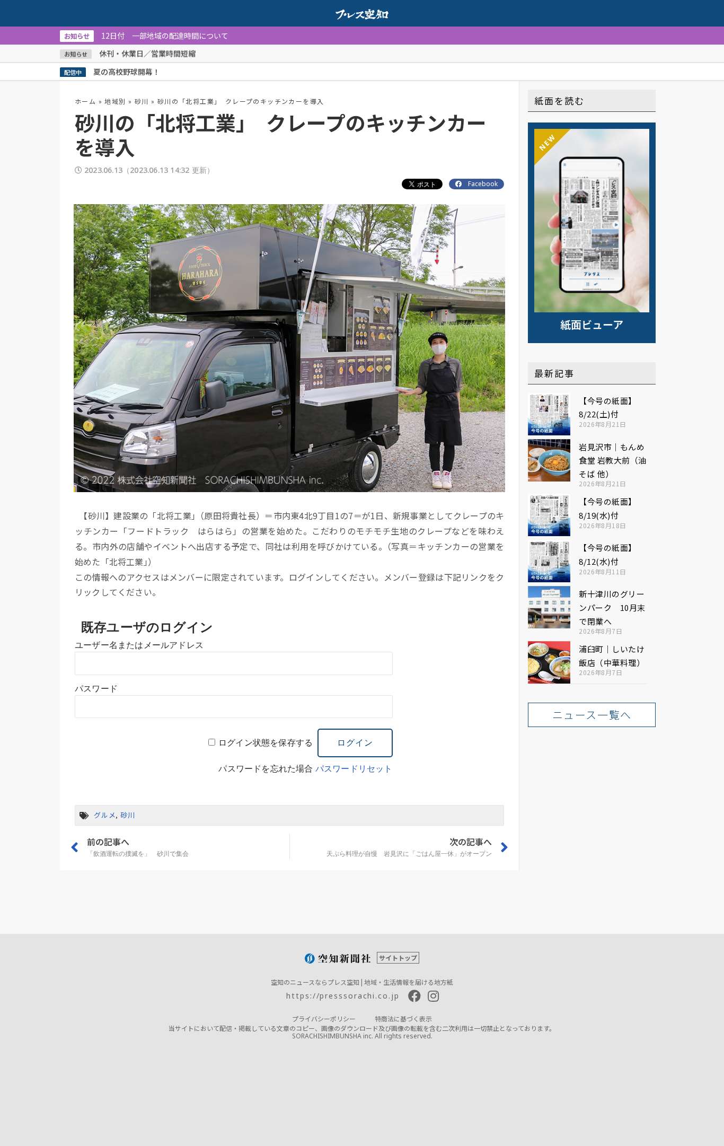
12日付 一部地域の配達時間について (146, 35)
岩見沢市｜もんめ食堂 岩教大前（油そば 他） (613, 460)
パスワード (96, 688)
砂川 (142, 101)
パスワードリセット (354, 768)
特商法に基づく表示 (403, 1018)
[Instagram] (433, 996)
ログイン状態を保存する (265, 742)
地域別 (115, 101)
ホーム (85, 101)
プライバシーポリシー (324, 1018)
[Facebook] (414, 996)
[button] (592, 715)
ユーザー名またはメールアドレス (139, 645)
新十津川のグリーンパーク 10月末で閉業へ (612, 607)
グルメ (105, 815)
